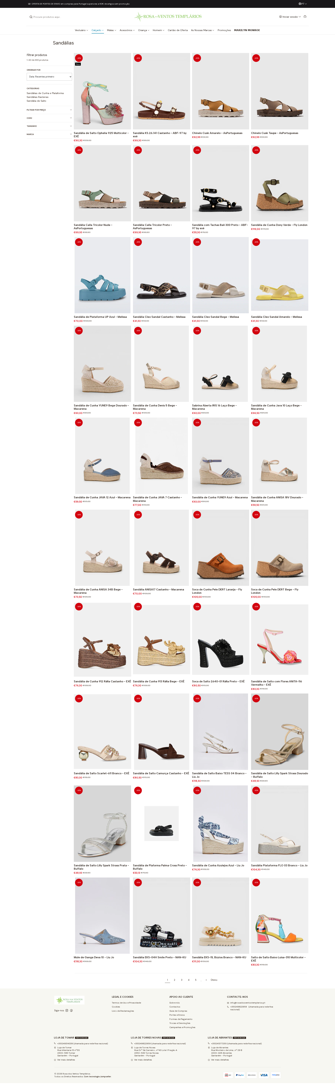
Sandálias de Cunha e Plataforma (45, 93)
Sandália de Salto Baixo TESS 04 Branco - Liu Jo (219, 775)
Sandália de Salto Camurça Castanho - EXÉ (161, 773)
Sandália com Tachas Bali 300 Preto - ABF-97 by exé (220, 226)
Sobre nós (174, 1002)
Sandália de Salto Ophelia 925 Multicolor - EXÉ (101, 134)
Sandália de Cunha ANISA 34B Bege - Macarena (98, 591)
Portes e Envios (177, 1015)
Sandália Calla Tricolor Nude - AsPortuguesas (93, 226)
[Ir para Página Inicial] (167, 17)
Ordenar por (33, 70)
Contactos (174, 1006)
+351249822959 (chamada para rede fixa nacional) (251, 1008)
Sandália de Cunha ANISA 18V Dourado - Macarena (277, 499)
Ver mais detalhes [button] (66, 1059)
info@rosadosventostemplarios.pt (247, 1002)
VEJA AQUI (131, 4)
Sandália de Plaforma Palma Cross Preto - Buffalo (160, 867)
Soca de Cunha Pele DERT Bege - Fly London (274, 591)
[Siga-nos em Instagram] (66, 1010)
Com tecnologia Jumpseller (97, 1076)
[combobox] (47, 16)
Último (214, 980)
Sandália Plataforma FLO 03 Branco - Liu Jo (279, 865)
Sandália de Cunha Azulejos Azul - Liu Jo (218, 865)
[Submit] (31, 16)
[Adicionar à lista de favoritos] (127, 91)
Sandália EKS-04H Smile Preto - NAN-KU (159, 957)
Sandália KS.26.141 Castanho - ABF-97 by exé (160, 134)
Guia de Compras (178, 1011)
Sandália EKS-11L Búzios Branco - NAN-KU (219, 957)
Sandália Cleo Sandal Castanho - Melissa (159, 316)
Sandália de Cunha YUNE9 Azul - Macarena (220, 497)
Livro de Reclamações (123, 1011)
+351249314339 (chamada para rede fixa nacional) (82, 1043)
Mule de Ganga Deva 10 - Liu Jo (94, 957)
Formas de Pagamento (180, 1019)
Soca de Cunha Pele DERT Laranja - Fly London (217, 591)
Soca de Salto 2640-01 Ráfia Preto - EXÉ (218, 681)
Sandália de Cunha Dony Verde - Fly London (279, 225)
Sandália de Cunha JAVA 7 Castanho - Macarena (157, 499)
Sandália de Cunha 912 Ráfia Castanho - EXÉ (102, 681)
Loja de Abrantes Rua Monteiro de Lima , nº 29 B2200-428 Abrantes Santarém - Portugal (226, 1051)
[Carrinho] (305, 16)
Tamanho (32, 126)
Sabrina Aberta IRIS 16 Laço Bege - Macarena (214, 407)
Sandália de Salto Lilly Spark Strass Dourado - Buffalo (279, 775)
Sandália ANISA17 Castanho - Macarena (158, 589)
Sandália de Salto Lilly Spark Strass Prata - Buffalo (101, 867)
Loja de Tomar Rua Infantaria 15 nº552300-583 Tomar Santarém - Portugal (68, 1051)
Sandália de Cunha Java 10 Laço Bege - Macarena (276, 407)
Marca (30, 134)
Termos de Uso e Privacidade (126, 1002)
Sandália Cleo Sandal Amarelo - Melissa (276, 316)
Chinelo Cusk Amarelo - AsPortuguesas (217, 133)
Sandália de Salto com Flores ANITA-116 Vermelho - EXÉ (276, 683)
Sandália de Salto (36, 100)
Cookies (116, 1006)
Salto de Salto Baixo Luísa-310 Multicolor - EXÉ (278, 959)
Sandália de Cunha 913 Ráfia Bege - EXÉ (158, 681)
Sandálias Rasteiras (38, 97)
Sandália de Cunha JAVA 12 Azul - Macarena (102, 497)
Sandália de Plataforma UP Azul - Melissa (100, 316)
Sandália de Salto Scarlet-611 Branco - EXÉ (101, 773)
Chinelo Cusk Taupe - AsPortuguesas (274, 133)
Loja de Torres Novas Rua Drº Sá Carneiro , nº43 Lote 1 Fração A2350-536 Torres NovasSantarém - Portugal (155, 1051)
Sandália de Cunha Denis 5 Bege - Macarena (155, 407)
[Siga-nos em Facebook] (71, 1010)
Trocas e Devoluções (179, 1023)
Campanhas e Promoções (182, 1027)
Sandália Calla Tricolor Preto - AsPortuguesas (152, 226)
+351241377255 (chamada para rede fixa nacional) (236, 1043)
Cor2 (29, 118)
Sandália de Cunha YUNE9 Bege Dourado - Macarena (101, 407)
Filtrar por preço (36, 110)
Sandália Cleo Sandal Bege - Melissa (215, 316)
